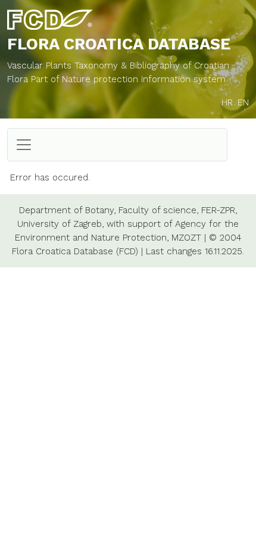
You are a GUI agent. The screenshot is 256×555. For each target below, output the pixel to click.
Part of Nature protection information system (128, 79)
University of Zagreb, (60, 224)
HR (227, 102)
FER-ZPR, (219, 210)
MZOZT (186, 237)
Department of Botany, (67, 210)
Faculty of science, (158, 210)
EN (243, 102)
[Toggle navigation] (24, 144)
